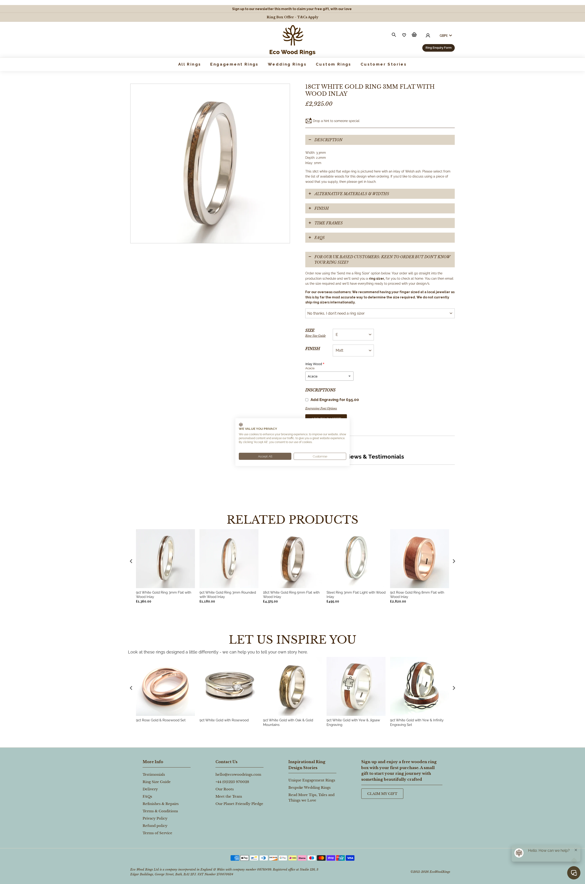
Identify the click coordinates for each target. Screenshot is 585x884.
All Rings (189, 64)
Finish (312, 348)
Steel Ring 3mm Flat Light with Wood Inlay (356, 594)
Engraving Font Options (321, 408)
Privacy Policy (155, 818)
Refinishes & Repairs (161, 804)
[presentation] (131, 688)
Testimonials (154, 774)
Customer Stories (384, 64)
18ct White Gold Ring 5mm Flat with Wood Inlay (291, 594)
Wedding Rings (287, 64)
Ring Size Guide (315, 335)
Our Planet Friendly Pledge (239, 804)
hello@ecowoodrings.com (238, 774)
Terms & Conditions (160, 811)
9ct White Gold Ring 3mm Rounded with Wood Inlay (227, 594)
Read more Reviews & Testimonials (354, 456)
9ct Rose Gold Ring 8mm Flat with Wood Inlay (417, 594)
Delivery (150, 789)
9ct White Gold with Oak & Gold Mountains (288, 722)
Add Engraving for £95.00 (335, 399)
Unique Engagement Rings (311, 780)
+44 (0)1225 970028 (232, 782)
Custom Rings (333, 64)
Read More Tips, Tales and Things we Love (311, 797)
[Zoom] (210, 163)
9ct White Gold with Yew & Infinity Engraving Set (417, 722)
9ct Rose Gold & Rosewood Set (161, 720)
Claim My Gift (382, 793)
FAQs (319, 237)
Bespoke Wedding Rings (309, 787)
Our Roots (224, 789)
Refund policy (155, 825)
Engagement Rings (234, 64)
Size (315, 332)
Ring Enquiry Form (438, 47)
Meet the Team (228, 796)
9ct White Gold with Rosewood (224, 720)
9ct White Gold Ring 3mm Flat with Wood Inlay (163, 594)
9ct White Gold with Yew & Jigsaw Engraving (353, 722)
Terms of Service (157, 833)
